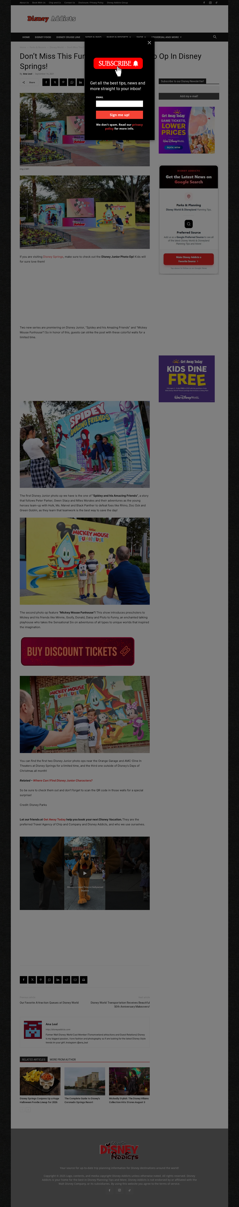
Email (99, 97)
